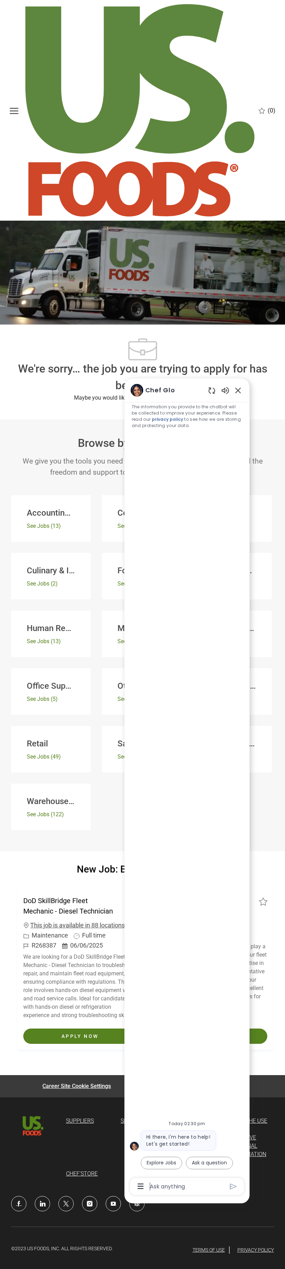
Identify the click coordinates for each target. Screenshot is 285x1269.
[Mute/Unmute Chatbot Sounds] (225, 390)
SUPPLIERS (80, 1120)
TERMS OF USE (209, 1250)
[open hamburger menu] (14, 110)
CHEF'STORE (82, 1173)
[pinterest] (137, 1203)
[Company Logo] (139, 110)
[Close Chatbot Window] (238, 390)
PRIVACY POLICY (255, 1250)
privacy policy (167, 419)
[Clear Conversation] (212, 390)
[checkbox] (263, 901)
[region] (187, 787)
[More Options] (140, 1186)
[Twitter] (66, 1203)
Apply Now (99, 1036)
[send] (233, 1186)
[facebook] (18, 1203)
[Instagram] (89, 1203)
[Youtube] (113, 1203)
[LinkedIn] (42, 1203)
